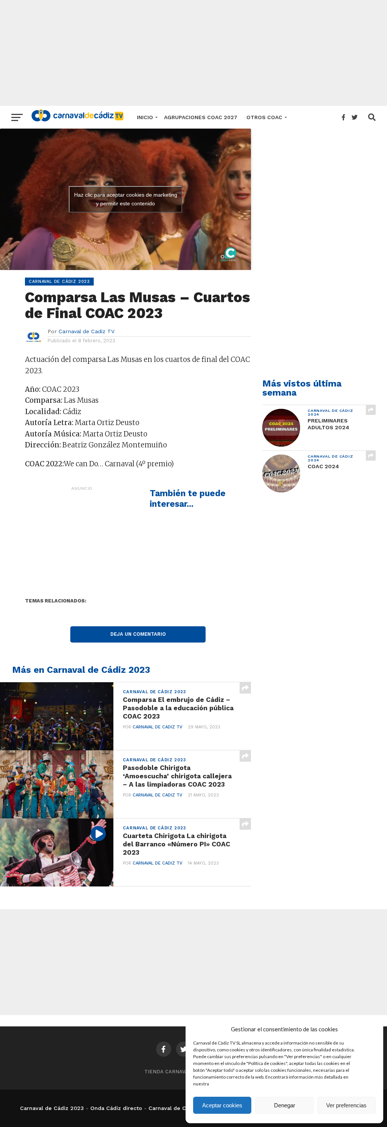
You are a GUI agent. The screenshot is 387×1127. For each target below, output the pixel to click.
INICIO (145, 117)
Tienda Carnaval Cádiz (176, 1071)
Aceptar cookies (222, 1105)
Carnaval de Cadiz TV (87, 331)
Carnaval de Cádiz (173, 1108)
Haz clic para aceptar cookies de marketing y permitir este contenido (125, 199)
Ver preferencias (346, 1105)
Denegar (284, 1105)
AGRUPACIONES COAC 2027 (200, 117)
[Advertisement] (193, 53)
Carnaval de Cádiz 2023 (52, 1108)
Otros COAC (264, 117)
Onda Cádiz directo (116, 1108)
